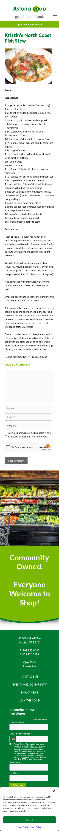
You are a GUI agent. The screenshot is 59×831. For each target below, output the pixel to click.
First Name (14, 762)
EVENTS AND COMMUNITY (30, 684)
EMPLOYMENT (29, 692)
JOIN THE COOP (29, 700)
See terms (38, 759)
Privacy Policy (22, 827)
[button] (54, 790)
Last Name (14, 773)
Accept (29, 819)
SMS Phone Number (20, 733)
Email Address (16, 722)
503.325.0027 (30, 650)
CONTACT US (29, 676)
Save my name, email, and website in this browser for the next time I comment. (29, 434)
